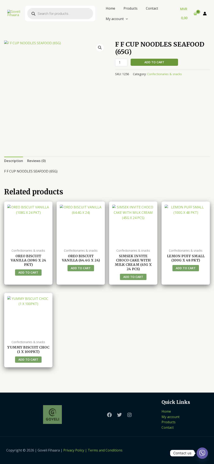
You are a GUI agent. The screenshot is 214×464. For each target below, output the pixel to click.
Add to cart (154, 62)
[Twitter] (119, 414)
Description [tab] (13, 160)
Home (110, 8)
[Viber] (202, 453)
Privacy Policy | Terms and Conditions (92, 450)
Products (131, 8)
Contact (152, 8)
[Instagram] (129, 414)
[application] (126, 18)
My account (115, 18)
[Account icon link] (205, 13)
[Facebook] (109, 414)
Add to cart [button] (28, 272)
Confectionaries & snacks (164, 74)
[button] (100, 47)
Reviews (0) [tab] (36, 160)
